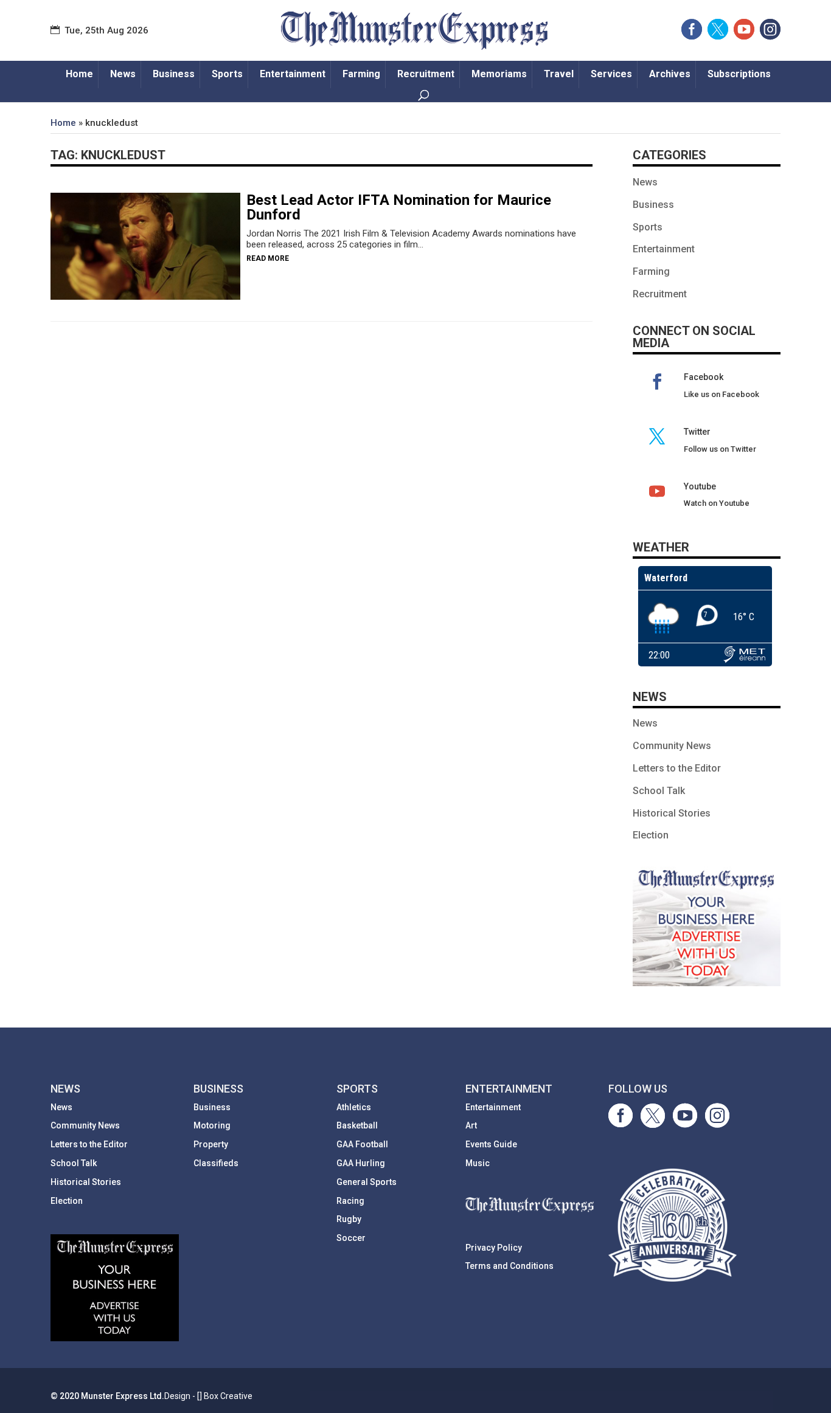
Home (79, 74)
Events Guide (491, 1144)
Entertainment (292, 74)
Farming (361, 74)
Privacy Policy (493, 1247)
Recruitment (425, 74)
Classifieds (215, 1163)
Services (611, 74)
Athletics (353, 1107)
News (123, 74)
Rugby (348, 1219)
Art (471, 1125)
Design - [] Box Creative (208, 1396)
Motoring (212, 1125)
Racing (350, 1201)
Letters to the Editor (677, 768)
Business (174, 74)
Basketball (357, 1125)
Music (477, 1163)
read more (267, 258)
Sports (227, 74)
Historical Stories (672, 813)
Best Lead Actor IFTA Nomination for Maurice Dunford (398, 207)
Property (210, 1144)
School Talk (659, 790)
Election (651, 835)
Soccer (351, 1238)
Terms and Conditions (509, 1266)
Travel (559, 74)
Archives (669, 74)
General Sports (366, 1182)
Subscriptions (739, 74)
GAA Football (362, 1144)
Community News (672, 745)
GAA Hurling (360, 1163)
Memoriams (499, 74)
